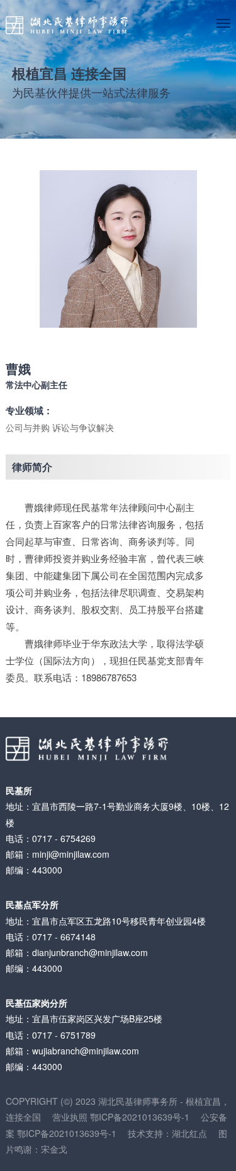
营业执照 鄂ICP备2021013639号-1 (126, 1116)
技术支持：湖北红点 (167, 1133)
